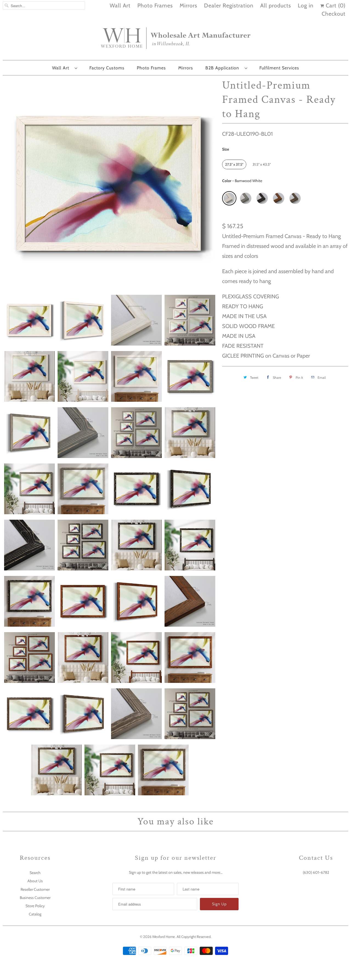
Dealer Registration (228, 5)
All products (275, 5)
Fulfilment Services (279, 67)
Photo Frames (155, 5)
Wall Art (120, 5)
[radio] (234, 164)
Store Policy (35, 905)
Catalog (35, 914)
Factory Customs (106, 67)
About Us (35, 880)
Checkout (334, 13)
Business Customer (35, 897)
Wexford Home (163, 936)
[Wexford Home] (175, 40)
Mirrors (188, 5)
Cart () (335, 5)
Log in (305, 5)
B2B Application (223, 67)
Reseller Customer (35, 889)
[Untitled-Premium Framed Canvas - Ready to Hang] (109, 183)
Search (35, 872)
